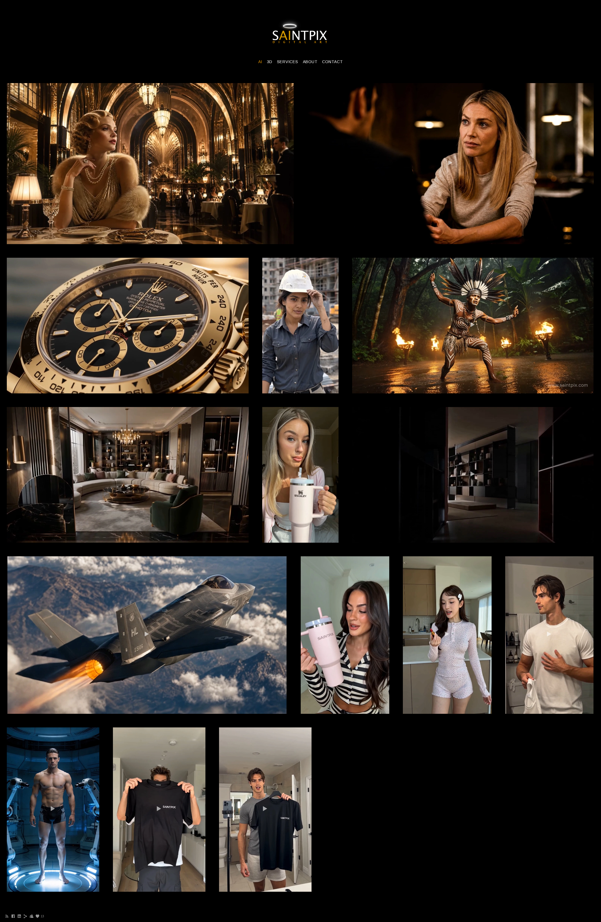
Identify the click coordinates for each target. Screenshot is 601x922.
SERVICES (287, 62)
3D (269, 62)
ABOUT (310, 62)
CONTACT (332, 62)
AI (260, 62)
